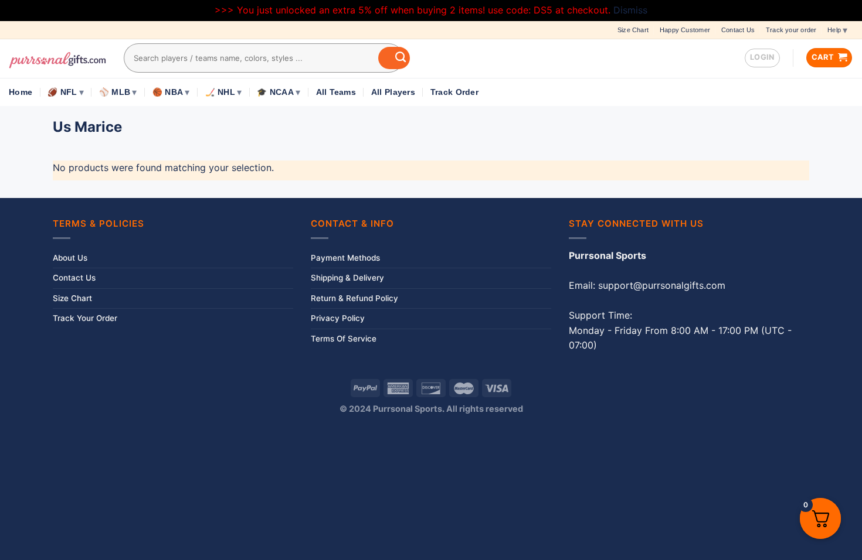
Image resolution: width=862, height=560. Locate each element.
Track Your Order (85, 318)
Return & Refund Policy (354, 298)
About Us (70, 257)
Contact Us (738, 29)
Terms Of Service (343, 338)
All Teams (336, 92)
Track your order (791, 29)
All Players (393, 92)
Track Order (454, 92)
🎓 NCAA (275, 92)
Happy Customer (685, 29)
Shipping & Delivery (347, 277)
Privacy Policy (338, 318)
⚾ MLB (114, 92)
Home (20, 92)
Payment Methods (345, 257)
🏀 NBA (167, 92)
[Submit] (394, 58)
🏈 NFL (62, 92)
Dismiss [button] (630, 10)
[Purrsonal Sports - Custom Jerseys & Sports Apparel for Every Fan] (57, 58)
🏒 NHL (220, 92)
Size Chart (633, 29)
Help (834, 29)
